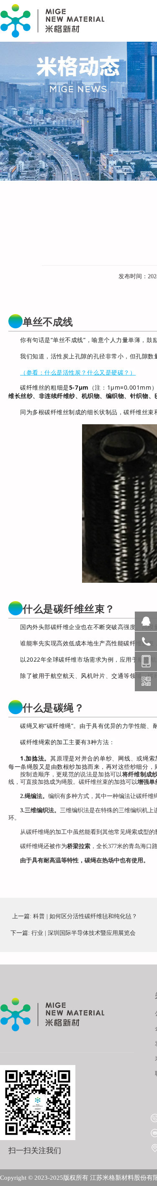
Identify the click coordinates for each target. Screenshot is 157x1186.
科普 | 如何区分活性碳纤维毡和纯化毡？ (85, 916)
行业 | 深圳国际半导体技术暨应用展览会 (83, 933)
